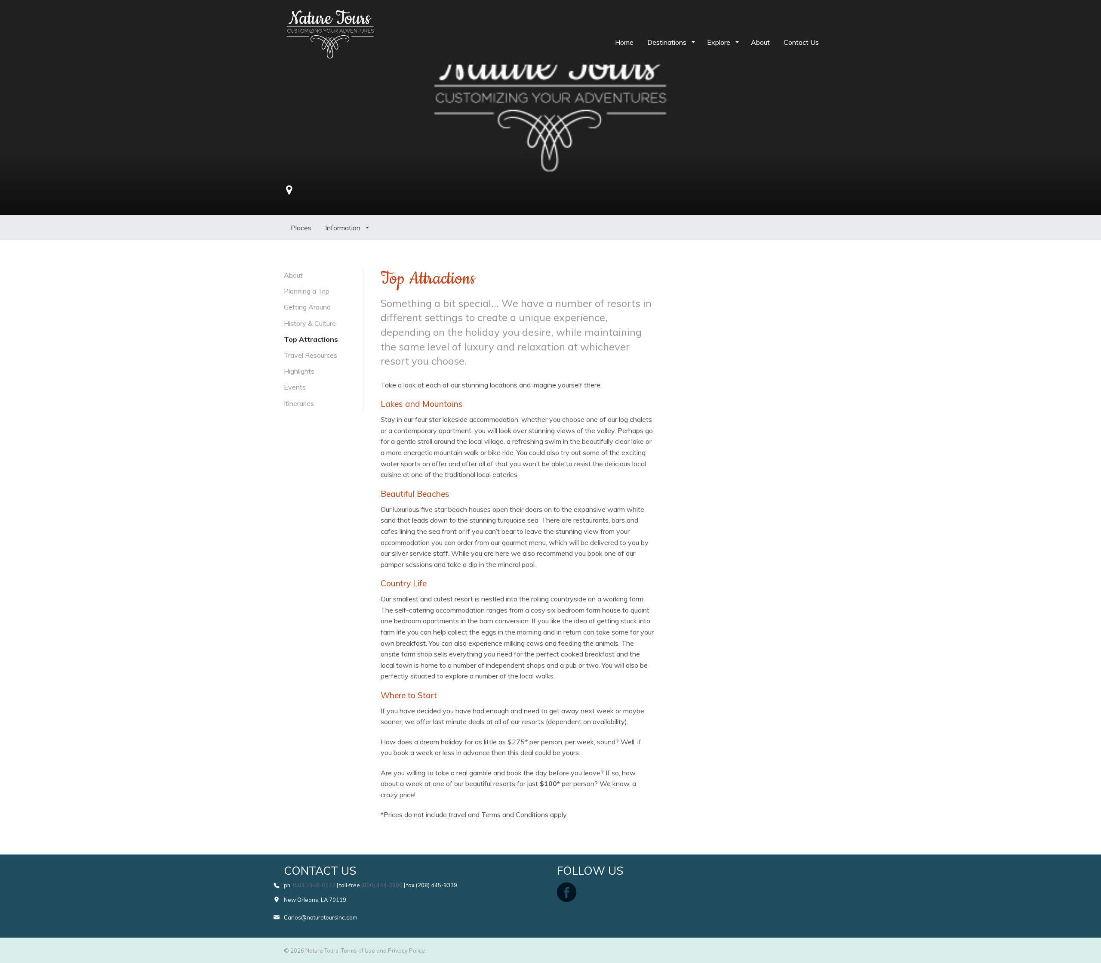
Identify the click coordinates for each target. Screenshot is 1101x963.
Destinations (667, 42)
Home (624, 42)
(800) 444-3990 (382, 885)
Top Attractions (311, 339)
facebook (566, 892)
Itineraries (299, 403)
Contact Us (801, 42)
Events (295, 387)
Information (343, 227)
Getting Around (307, 307)
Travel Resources (310, 355)
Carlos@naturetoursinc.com (320, 917)
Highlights (299, 371)
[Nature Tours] (330, 15)
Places (301, 227)
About (760, 42)
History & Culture (310, 323)
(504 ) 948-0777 (314, 885)
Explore (719, 42)
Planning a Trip (306, 291)
